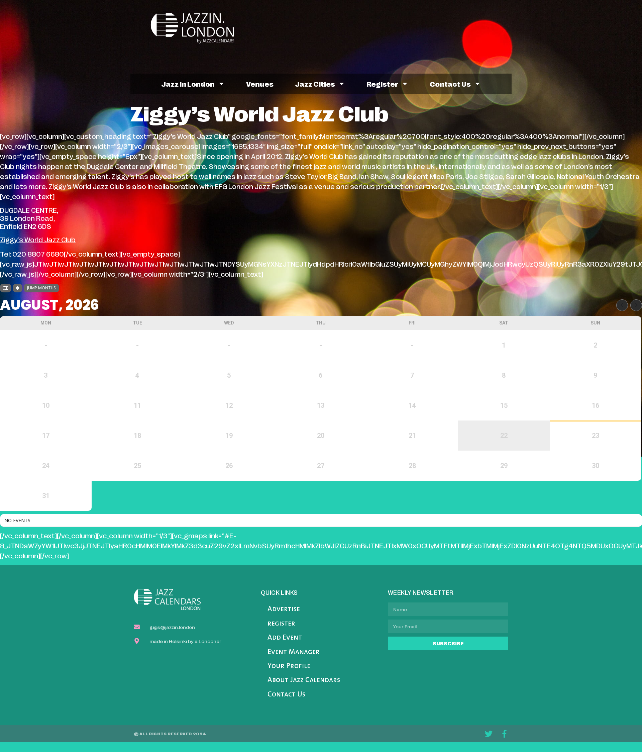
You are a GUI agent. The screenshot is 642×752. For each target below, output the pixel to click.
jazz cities (315, 84)
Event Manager (294, 652)
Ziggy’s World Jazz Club (38, 239)
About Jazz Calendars (304, 680)
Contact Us (286, 694)
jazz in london (188, 84)
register (382, 84)
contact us (450, 84)
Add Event (285, 638)
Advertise (284, 609)
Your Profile (289, 666)
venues (260, 84)
